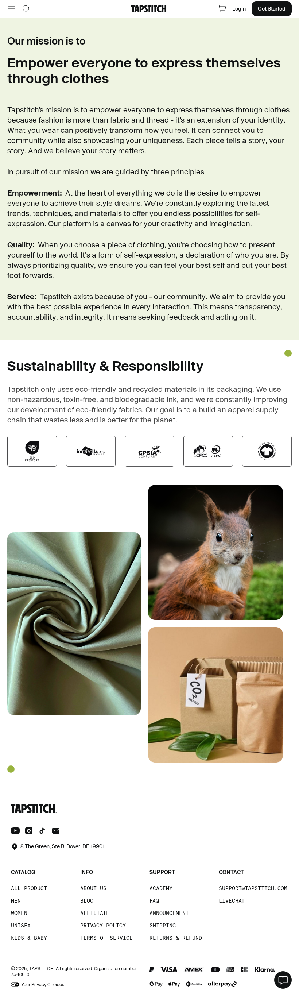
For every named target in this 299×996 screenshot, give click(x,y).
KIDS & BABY (29, 938)
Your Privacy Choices (42, 984)
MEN (16, 900)
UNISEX (21, 925)
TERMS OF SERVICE (106, 938)
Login (239, 8)
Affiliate (94, 913)
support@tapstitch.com (253, 888)
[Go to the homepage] (149, 8)
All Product (29, 888)
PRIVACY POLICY (103, 925)
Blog (86, 900)
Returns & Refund (176, 938)
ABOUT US (93, 888)
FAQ (154, 900)
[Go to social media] (15, 831)
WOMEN (19, 913)
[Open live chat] (283, 980)
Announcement (169, 913)
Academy (161, 888)
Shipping (163, 925)
